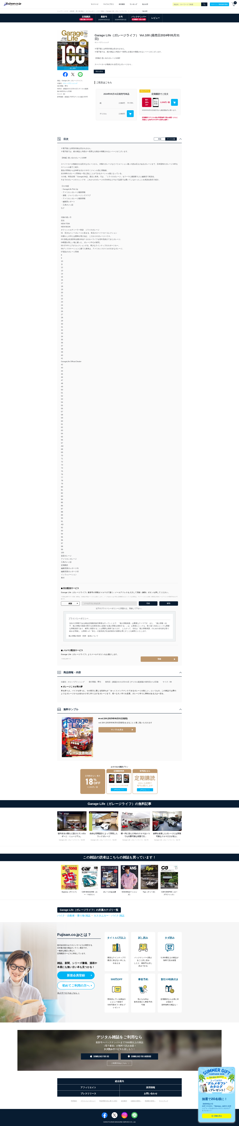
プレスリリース (88, 1093)
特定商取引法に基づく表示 (108, 1101)
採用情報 (150, 1087)
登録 (159, 659)
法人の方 (145, 4)
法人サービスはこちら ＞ (68, 993)
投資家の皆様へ (150, 1101)
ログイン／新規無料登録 (219, 4)
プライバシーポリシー (88, 1101)
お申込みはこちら (119, 789)
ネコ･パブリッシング (70, 83)
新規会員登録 (76, 975)
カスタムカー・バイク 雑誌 (95, 11)
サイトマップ (163, 1101)
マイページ (94, 4)
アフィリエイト (88, 1087)
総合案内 (119, 1081)
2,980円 (122, 103)
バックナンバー (135, 11)
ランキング (133, 4)
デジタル (103, 114)
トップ (59, 11)
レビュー (155, 18)
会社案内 (124, 1101)
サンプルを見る (117, 730)
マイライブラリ (108, 4)
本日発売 (122, 4)
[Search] (204, 4)
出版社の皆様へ (136, 1101)
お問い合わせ (150, 1093)
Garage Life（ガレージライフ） (117, 11)
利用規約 (74, 1101)
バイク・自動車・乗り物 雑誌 (74, 11)
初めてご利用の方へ (76, 985)
